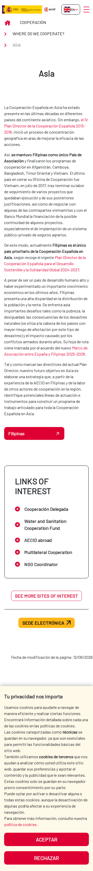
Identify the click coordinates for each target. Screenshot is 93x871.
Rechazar (46, 858)
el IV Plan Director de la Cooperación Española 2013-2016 (46, 125)
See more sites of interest (46, 596)
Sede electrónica (43, 623)
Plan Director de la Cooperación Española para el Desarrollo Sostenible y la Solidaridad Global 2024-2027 (45, 263)
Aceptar (46, 839)
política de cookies (20, 824)
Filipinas (16, 433)
